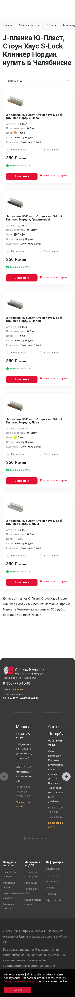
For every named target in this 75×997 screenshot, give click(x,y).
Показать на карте (23, 804)
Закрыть (67, 993)
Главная (7, 25)
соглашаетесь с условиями (21, 981)
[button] (66, 776)
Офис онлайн (53, 900)
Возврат (51, 894)
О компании (53, 868)
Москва (23, 726)
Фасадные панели (29, 25)
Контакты (52, 875)
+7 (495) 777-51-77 (23, 736)
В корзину (22, 176)
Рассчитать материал (54, 175)
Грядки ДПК (31, 882)
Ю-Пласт (51, 25)
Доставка (52, 881)
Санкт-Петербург (56, 730)
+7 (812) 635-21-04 (55, 742)
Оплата (50, 887)
